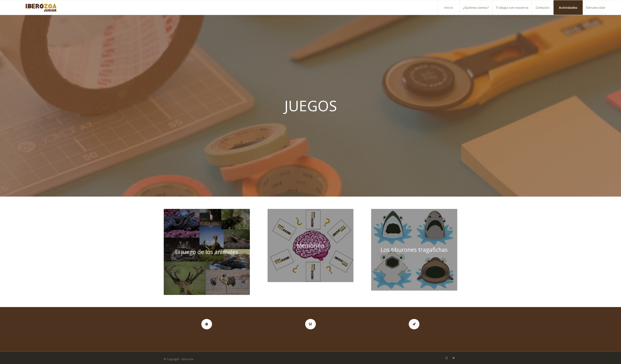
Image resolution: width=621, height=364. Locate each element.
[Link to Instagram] (446, 358)
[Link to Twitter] (453, 358)
